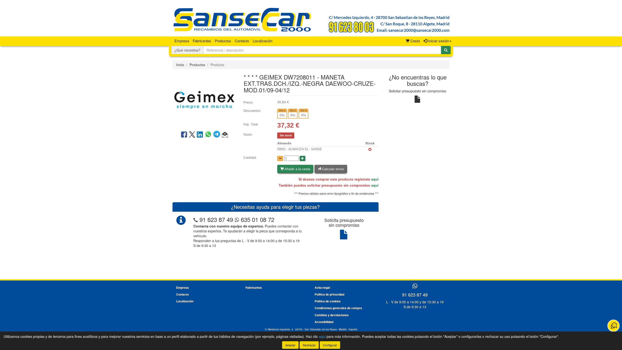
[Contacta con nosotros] (613, 326)
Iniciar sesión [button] (438, 40)
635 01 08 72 (256, 219)
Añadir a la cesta (297, 169)
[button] (225, 135)
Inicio (180, 64)
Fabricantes (202, 40)
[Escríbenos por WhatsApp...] (414, 286)
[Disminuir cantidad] (280, 158)
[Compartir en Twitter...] (192, 135)
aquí (375, 179)
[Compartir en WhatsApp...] (209, 135)
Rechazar (309, 345)
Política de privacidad (329, 294)
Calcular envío (332, 169)
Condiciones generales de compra (338, 308)
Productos (223, 40)
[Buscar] (446, 50)
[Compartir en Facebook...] (184, 135)
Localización (262, 40)
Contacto (242, 40)
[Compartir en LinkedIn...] (200, 135)
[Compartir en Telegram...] (217, 135)
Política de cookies (328, 301)
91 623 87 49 (216, 219)
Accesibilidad (324, 322)
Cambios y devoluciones (332, 315)
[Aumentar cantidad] (302, 158)
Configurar (330, 345)
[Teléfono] (195, 219)
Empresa (181, 40)
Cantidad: (250, 157)
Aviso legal (322, 287)
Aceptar (290, 345)
